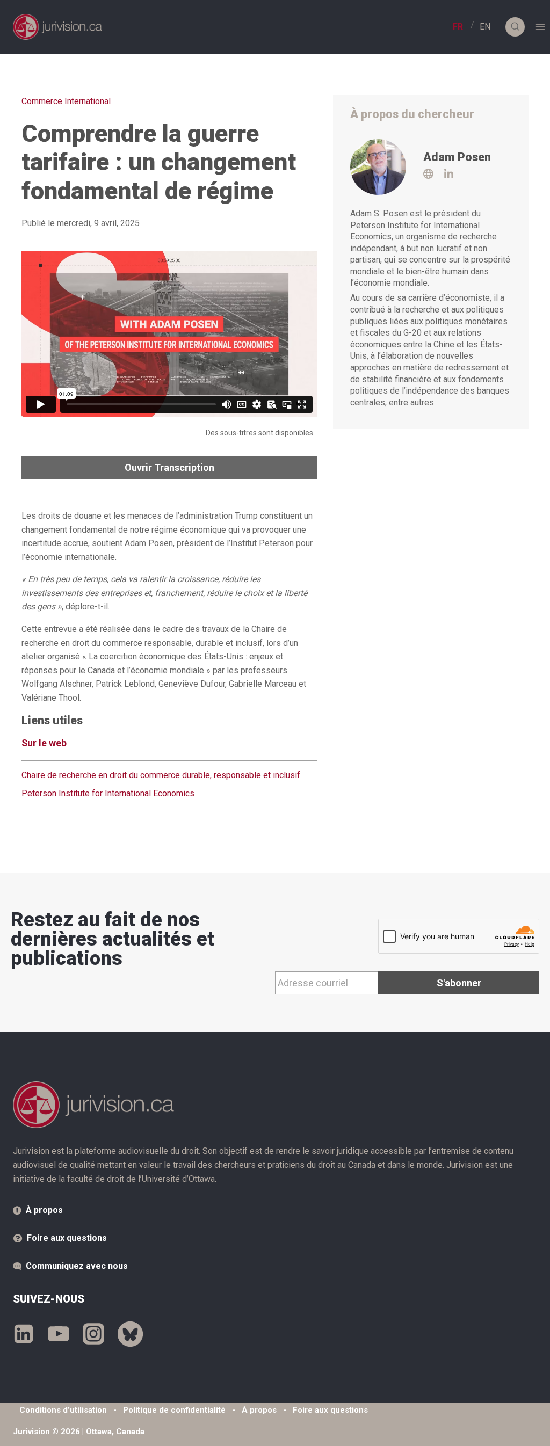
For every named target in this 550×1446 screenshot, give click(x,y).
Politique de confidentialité (174, 1410)
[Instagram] (93, 1333)
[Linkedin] (23, 1333)
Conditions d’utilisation (63, 1410)
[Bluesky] (130, 1333)
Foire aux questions (67, 1238)
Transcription (169, 467)
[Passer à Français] (457, 26)
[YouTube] (58, 1333)
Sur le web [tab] (44, 743)
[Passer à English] (485, 26)
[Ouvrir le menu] (540, 26)
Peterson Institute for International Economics (107, 793)
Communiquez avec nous (77, 1266)
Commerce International (66, 101)
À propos (44, 1210)
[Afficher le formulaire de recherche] (515, 27)
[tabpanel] (169, 786)
